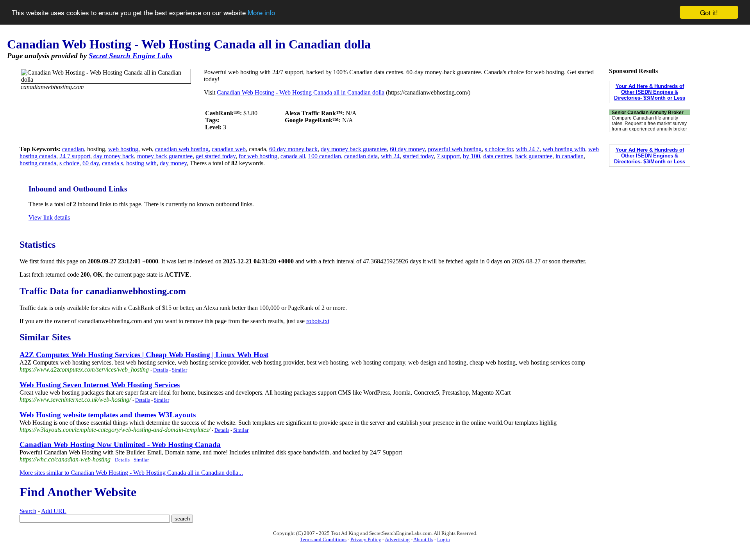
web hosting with (564, 149)
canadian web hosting (182, 149)
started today (418, 156)
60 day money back (293, 149)
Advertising (397, 539)
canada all (292, 156)
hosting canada (38, 163)
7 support (448, 156)
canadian (73, 149)
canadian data (361, 156)
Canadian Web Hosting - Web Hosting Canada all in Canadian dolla (300, 92)
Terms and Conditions (323, 539)
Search (28, 511)
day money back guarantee (354, 149)
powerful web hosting (455, 149)
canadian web (229, 149)
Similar (179, 370)
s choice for (499, 149)
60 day (90, 163)
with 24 (390, 156)
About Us (423, 539)
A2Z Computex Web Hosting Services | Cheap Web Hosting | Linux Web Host (144, 355)
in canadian (569, 156)
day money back (113, 156)
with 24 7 (527, 149)
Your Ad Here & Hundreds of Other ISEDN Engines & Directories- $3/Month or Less (649, 92)
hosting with (141, 163)
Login (443, 539)
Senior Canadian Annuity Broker (648, 112)
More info (261, 13)
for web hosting (258, 156)
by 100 (471, 156)
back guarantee (533, 156)
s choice (69, 163)
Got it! (709, 12)
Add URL (53, 511)
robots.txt (317, 321)
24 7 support (74, 156)
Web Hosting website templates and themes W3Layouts (108, 415)
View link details (49, 217)
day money (173, 163)
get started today (216, 156)
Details (160, 370)
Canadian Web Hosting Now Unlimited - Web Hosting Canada (120, 444)
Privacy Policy (365, 539)
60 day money (407, 149)
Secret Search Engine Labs (130, 56)
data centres (497, 156)
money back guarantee (165, 156)
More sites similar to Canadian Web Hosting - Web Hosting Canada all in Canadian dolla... (131, 472)
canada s (112, 163)
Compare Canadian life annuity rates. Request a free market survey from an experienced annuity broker (649, 123)
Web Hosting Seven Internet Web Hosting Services (100, 385)
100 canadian (324, 156)
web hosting (123, 149)
